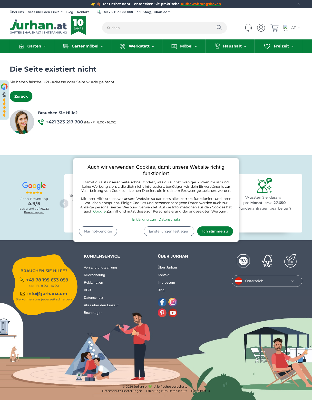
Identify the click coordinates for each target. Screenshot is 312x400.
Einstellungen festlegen (169, 231)
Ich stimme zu (215, 231)
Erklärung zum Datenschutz (156, 219)
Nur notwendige (98, 231)
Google (99, 211)
